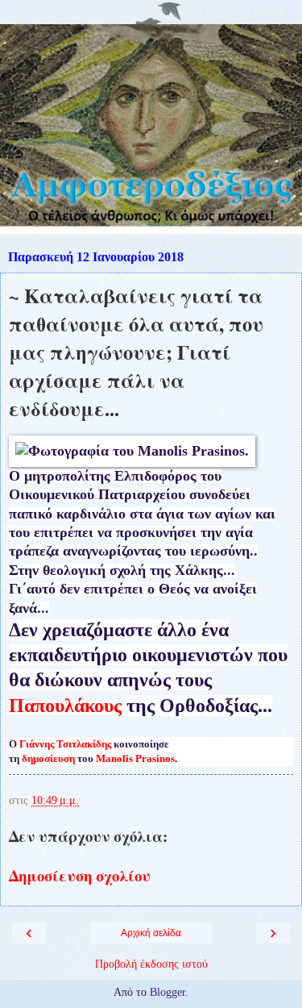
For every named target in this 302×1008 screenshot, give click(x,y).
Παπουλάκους (65, 705)
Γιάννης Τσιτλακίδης (65, 744)
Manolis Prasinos (135, 758)
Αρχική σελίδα (151, 933)
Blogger (167, 991)
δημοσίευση (48, 758)
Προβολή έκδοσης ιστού (151, 963)
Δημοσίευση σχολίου (80, 875)
